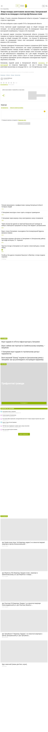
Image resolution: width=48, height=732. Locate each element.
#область (8, 75)
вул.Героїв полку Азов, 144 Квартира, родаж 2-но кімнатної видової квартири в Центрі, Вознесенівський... (23, 543)
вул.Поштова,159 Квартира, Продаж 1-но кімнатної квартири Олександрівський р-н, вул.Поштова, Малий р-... (21, 604)
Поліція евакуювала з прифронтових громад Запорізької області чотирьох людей (22, 206)
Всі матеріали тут (24, 403)
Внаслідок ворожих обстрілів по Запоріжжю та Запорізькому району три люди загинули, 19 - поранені (23, 239)
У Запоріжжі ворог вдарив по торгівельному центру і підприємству (21, 353)
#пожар (12, 75)
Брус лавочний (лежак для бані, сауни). (14, 664)
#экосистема (17, 75)
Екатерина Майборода (8, 78)
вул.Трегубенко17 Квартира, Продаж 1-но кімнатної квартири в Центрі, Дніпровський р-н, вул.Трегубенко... (22, 634)
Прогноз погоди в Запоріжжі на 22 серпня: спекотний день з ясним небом (23, 247)
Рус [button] (43, 6)
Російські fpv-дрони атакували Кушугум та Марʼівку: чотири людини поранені (23, 256)
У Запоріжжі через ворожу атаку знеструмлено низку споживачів (22, 218)
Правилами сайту (22, 120)
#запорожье (3, 75)
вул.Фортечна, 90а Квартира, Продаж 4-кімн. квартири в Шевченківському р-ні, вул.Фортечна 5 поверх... (20, 573)
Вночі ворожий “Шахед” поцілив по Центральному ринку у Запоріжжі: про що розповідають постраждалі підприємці (22, 359)
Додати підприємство (24, 434)
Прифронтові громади (13, 383)
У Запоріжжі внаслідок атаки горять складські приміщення (21, 212)
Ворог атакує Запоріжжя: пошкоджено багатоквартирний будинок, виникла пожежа (23, 232)
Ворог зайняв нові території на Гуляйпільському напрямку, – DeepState (23, 347)
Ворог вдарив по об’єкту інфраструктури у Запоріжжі (21, 342)
